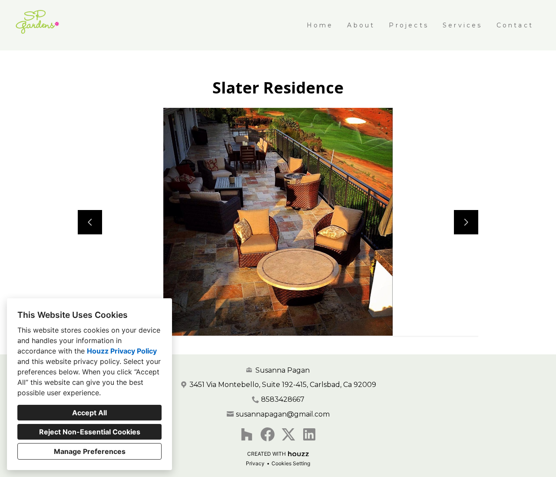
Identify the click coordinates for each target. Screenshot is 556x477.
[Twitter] (288, 434)
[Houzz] (247, 434)
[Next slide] (466, 222)
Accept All (89, 412)
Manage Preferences (90, 451)
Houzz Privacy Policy (122, 351)
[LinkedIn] (309, 434)
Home (320, 25)
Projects (409, 25)
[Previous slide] (90, 222)
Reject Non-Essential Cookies (89, 431)
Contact (514, 25)
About (361, 25)
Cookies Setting (290, 463)
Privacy (255, 463)
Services (463, 25)
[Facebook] (267, 434)
